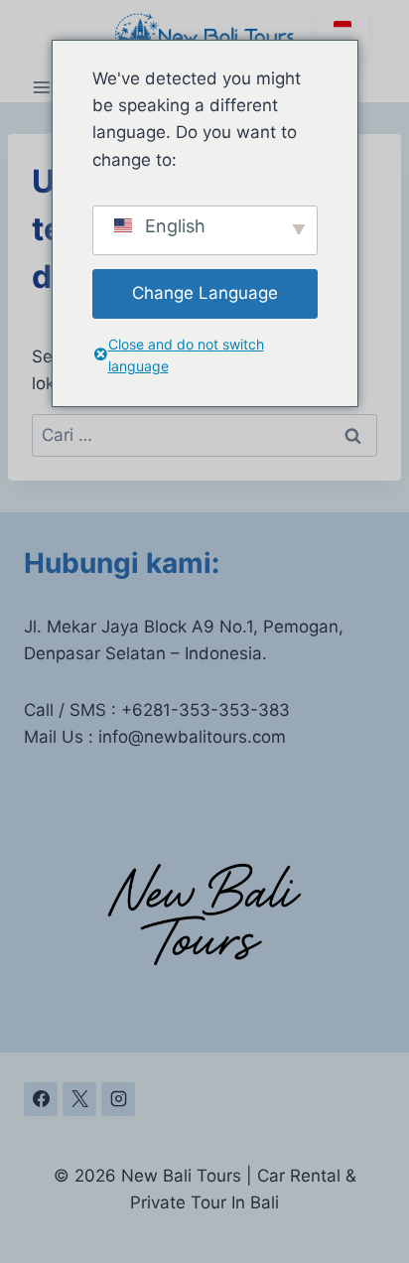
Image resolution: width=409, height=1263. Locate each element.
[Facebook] (41, 1099)
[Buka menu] (42, 86)
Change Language (205, 293)
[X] (79, 1099)
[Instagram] (118, 1099)
